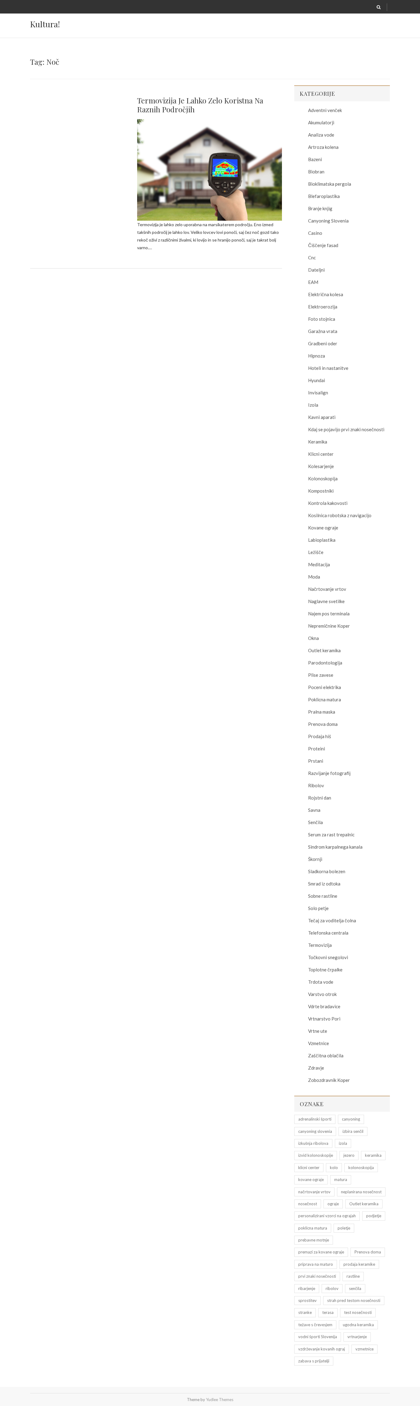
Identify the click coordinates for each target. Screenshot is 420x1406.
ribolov (332, 1288)
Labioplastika (321, 540)
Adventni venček (325, 110)
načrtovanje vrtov (314, 1191)
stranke (305, 1312)
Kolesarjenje (321, 466)
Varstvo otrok (322, 994)
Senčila (315, 822)
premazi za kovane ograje (321, 1251)
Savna (314, 810)
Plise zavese (320, 675)
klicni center (308, 1167)
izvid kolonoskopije (315, 1155)
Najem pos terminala (329, 613)
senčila (355, 1288)
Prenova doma (323, 724)
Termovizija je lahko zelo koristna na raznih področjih (200, 104)
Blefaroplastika (324, 196)
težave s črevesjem (315, 1324)
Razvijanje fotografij (329, 773)
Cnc (312, 257)
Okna (313, 638)
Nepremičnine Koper (329, 626)
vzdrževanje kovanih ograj (321, 1348)
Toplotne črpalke (325, 969)
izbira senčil (353, 1131)
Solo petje (318, 908)
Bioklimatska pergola (329, 184)
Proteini (316, 748)
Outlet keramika (324, 650)
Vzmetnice (318, 1043)
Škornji (315, 859)
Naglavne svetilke (326, 601)
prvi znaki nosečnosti (317, 1276)
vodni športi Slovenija (317, 1336)
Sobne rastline (322, 896)
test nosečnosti (358, 1312)
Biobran (316, 171)
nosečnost (307, 1203)
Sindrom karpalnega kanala (335, 847)
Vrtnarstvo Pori (324, 1018)
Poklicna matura (324, 699)
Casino (315, 233)
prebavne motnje (313, 1240)
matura (340, 1179)
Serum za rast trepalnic (331, 834)
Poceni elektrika (324, 687)
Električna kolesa (325, 294)
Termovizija (320, 945)
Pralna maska (321, 712)
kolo (334, 1167)
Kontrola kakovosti (327, 503)
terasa (328, 1312)
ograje (333, 1203)
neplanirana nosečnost (361, 1191)
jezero (349, 1155)
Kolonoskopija (323, 478)
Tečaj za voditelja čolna (332, 920)
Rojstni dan (319, 797)
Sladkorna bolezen (326, 871)
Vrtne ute (317, 1031)
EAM (313, 282)
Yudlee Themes (219, 1399)
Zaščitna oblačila (325, 1055)
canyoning (351, 1119)
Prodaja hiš (319, 736)
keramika (373, 1155)
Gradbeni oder (322, 343)
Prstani (315, 761)
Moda (314, 576)
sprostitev (307, 1300)
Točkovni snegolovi (328, 957)
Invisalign (318, 392)
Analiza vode (321, 135)
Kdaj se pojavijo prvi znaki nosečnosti (346, 429)
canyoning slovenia (315, 1131)
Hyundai (316, 380)
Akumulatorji (321, 122)
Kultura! (45, 23)
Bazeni (315, 159)
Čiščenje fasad (323, 245)
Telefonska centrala (328, 932)
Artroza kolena (323, 147)
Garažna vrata (322, 331)
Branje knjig (320, 208)
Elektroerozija (322, 306)
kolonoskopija (361, 1167)
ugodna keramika (358, 1324)
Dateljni (316, 270)
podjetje (373, 1215)
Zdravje (316, 1068)
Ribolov (316, 785)
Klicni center (321, 454)
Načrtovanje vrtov (327, 589)
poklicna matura (312, 1228)
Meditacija (319, 564)
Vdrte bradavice (324, 1006)
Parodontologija (325, 662)
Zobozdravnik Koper (329, 1080)
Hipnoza (316, 355)
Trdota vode (320, 982)
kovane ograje (311, 1179)
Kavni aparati (321, 417)
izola (343, 1143)
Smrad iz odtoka (324, 883)
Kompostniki (321, 491)
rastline (353, 1276)
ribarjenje (306, 1288)
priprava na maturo (315, 1264)
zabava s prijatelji (313, 1360)
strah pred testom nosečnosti (353, 1300)
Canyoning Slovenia (328, 220)
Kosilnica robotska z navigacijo (339, 515)
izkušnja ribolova (313, 1143)
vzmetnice (364, 1348)
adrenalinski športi (314, 1119)
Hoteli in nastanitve (328, 368)
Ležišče (315, 552)
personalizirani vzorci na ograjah (327, 1215)
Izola (313, 405)
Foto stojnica (321, 319)
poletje (344, 1228)
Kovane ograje (323, 527)
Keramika (317, 441)
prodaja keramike (359, 1264)
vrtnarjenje (357, 1336)
